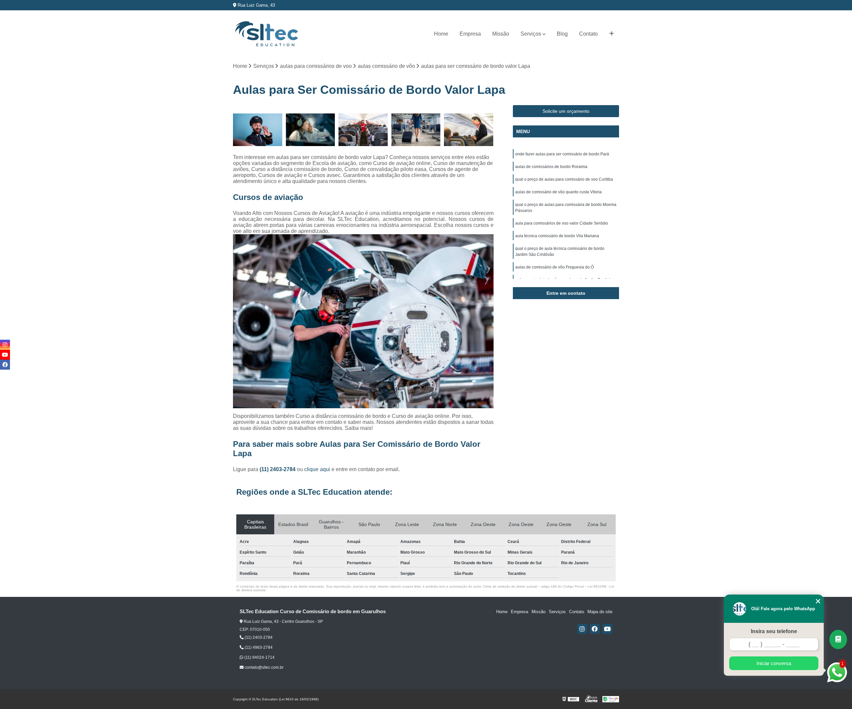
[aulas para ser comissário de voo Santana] (469, 130)
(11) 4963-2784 (258, 647)
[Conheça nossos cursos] (838, 639)
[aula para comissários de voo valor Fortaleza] (258, 130)
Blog (562, 34)
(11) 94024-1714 (259, 657)
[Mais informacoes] (611, 34)
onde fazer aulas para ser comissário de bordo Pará (562, 154)
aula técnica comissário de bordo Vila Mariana (557, 236)
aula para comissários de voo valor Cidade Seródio (561, 223)
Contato (588, 34)
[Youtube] (607, 629)
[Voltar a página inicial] (266, 34)
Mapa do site (599, 611)
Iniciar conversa (773, 663)
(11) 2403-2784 (278, 469)
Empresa (470, 34)
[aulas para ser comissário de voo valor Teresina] (416, 130)
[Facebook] (595, 629)
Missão (500, 34)
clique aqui (317, 469)
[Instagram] (582, 629)
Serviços (531, 34)
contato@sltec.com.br (264, 667)
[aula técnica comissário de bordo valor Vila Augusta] (310, 130)
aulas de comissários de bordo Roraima (551, 166)
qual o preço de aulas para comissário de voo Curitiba (564, 179)
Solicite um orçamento (565, 111)
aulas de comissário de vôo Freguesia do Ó (554, 267)
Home (441, 34)
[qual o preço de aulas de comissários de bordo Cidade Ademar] (363, 130)
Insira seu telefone (774, 631)
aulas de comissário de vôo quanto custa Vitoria (558, 192)
